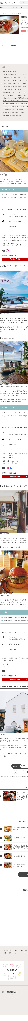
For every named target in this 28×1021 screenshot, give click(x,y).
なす (8, 7)
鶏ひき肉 (17, 7)
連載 (10, 953)
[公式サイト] (3, 250)
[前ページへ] (15, 772)
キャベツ (12, 7)
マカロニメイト (17, 953)
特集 (5, 953)
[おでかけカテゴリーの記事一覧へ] (23, 31)
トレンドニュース (8, 950)
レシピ (17, 950)
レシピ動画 (24, 950)
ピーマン (23, 7)
